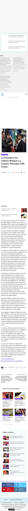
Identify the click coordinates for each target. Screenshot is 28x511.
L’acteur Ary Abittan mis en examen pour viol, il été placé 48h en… (17, 461)
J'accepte (11, 509)
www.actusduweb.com (7, 359)
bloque (5, 367)
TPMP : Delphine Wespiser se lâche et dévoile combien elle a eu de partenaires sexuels (7, 379)
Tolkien (3, 369)
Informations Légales (6, 502)
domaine (17, 367)
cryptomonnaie (11, 367)
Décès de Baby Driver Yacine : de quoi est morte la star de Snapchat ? (17, 449)
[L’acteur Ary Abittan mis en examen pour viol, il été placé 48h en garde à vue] (6, 461)
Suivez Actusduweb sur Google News (12, 361)
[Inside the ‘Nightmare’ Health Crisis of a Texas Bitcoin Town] (7, 412)
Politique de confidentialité (16, 499)
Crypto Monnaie (4, 154)
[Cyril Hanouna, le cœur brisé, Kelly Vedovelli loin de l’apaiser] (6, 455)
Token (24, 367)
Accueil (5, 499)
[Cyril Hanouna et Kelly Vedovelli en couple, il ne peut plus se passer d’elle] (6, 443)
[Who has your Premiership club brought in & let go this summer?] (5, 42)
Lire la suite (17, 509)
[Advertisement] (14, 16)
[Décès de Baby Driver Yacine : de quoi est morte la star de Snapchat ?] (6, 449)
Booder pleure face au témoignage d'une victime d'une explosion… (17, 472)
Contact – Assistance (19, 502)
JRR (21, 367)
